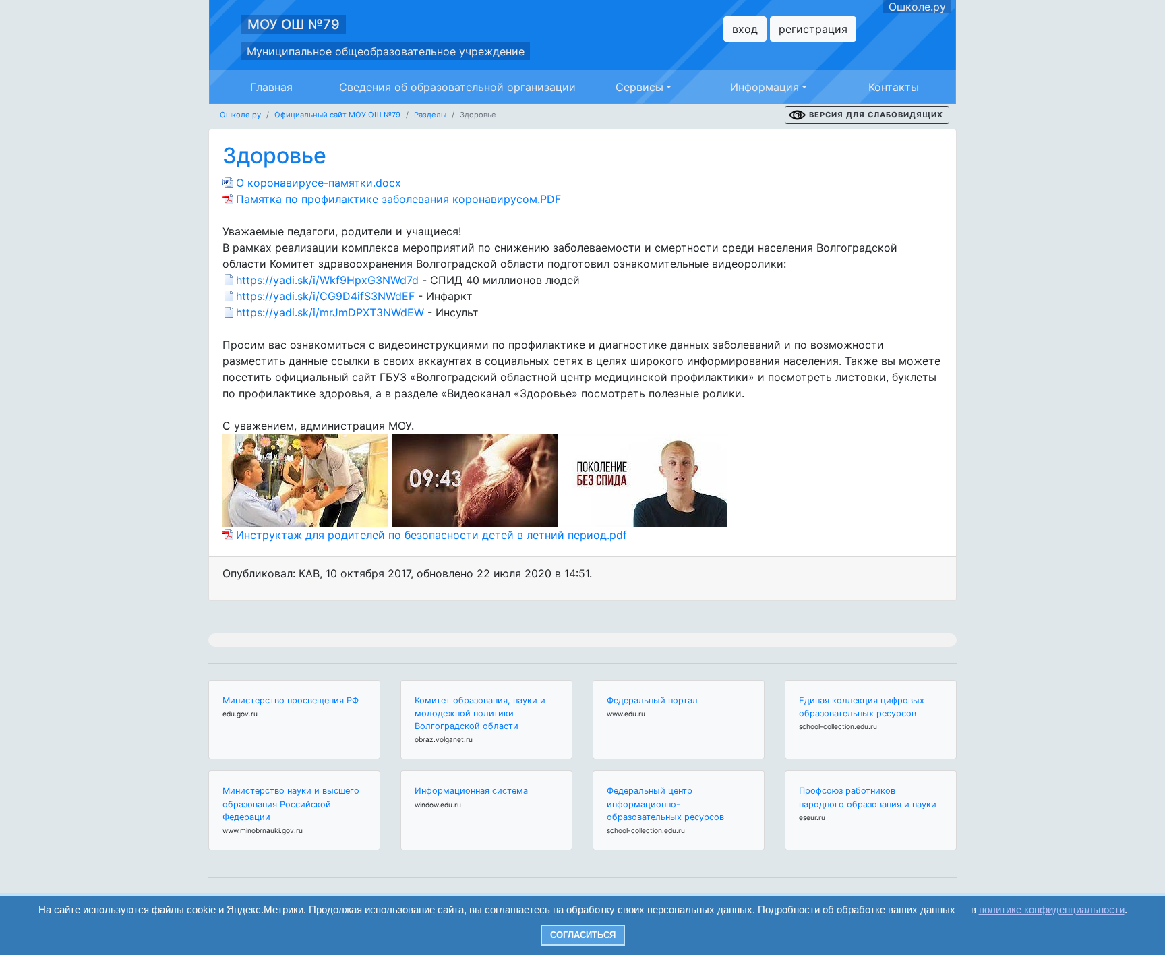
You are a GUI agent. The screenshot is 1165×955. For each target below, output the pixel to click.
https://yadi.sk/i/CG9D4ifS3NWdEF (325, 296)
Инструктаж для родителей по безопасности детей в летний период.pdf (431, 535)
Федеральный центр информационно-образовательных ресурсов (665, 803)
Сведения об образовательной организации (457, 87)
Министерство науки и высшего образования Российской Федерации (290, 803)
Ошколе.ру (917, 6)
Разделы (430, 114)
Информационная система (471, 791)
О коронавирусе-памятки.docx (318, 183)
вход (745, 29)
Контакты (893, 87)
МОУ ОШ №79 (293, 24)
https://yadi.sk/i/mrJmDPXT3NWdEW (330, 312)
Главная (271, 87)
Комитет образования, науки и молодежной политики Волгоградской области (480, 713)
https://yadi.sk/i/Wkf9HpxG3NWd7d (327, 280)
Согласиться (583, 935)
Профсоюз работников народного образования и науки (867, 797)
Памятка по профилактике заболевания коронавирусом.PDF (398, 199)
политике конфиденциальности (1052, 909)
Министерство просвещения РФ (290, 700)
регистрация (813, 29)
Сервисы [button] (639, 87)
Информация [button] (764, 87)
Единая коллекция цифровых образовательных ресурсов (861, 706)
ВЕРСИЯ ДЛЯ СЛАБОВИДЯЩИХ (876, 114)
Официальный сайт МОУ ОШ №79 (337, 114)
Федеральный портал (652, 700)
